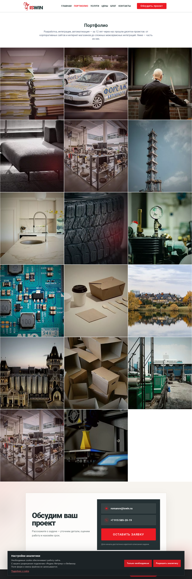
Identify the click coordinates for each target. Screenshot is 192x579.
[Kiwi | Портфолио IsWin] (96, 156)
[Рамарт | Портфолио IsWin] (32, 156)
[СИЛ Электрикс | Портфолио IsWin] (32, 301)
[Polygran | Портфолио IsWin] (32, 228)
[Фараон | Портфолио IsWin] (160, 84)
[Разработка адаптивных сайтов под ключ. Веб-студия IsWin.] (33, 6)
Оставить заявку (128, 534)
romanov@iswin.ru (122, 508)
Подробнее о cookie (20, 571)
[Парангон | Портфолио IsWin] (160, 228)
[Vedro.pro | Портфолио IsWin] (96, 228)
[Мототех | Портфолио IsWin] (160, 373)
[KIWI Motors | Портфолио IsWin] (32, 445)
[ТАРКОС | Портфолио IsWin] (32, 373)
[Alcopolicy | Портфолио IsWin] (32, 84)
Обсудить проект (152, 6)
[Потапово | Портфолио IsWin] (160, 301)
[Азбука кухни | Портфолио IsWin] (96, 301)
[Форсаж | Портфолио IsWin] (96, 84)
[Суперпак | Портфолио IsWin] (96, 373)
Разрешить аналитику (167, 563)
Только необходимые (138, 563)
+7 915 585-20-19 (121, 520)
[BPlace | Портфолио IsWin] (160, 156)
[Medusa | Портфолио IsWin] (96, 445)
